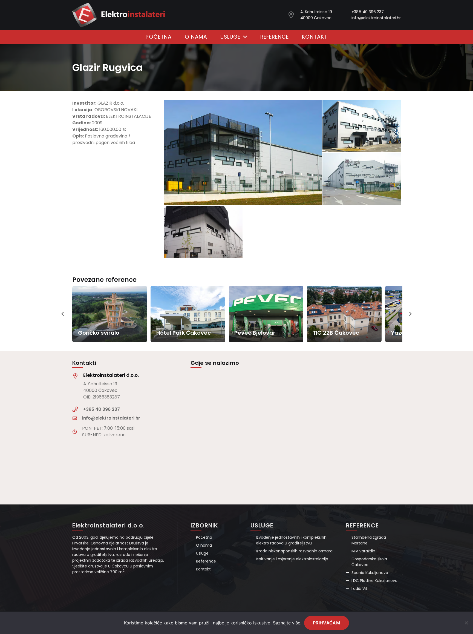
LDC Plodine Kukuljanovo (374, 580)
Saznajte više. (287, 623)
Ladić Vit (359, 588)
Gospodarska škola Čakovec (369, 561)
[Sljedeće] (410, 314)
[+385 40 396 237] (77, 409)
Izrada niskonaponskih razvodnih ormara (294, 551)
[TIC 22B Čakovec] (344, 314)
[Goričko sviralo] (109, 314)
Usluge (202, 553)
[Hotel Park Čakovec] (188, 314)
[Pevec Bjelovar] (266, 314)
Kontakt (203, 569)
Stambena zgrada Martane (368, 540)
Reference (206, 561)
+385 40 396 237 (367, 12)
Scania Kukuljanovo (369, 572)
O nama (204, 545)
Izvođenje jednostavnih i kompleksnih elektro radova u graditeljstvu (291, 540)
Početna (204, 537)
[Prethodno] (63, 314)
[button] (243, 37)
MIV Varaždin (363, 551)
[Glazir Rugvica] (243, 152)
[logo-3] (118, 15)
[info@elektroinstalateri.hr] (77, 418)
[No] (466, 623)
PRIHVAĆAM (326, 623)
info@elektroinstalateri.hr (376, 18)
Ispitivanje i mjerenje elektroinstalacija (292, 559)
